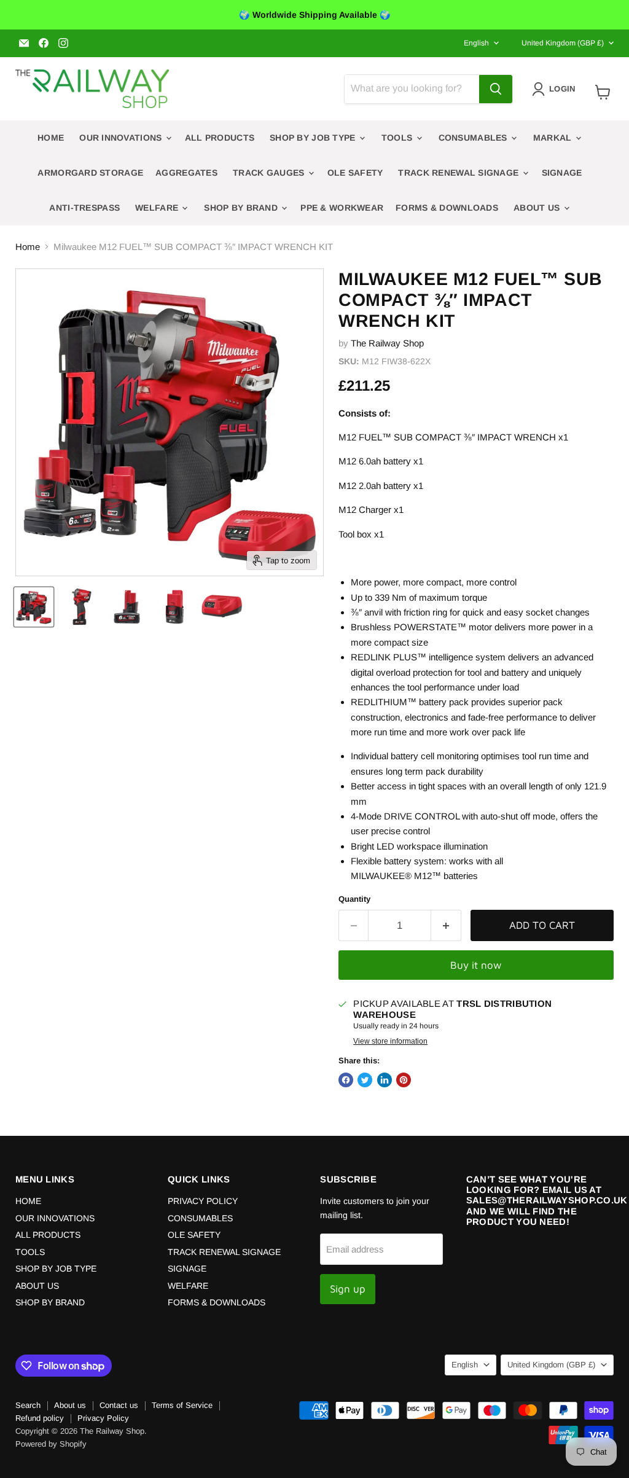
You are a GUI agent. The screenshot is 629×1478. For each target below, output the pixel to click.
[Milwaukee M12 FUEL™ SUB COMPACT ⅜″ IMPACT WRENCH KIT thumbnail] (33, 607)
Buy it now (475, 965)
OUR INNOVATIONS (121, 138)
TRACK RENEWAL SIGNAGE (459, 173)
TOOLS (398, 138)
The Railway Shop (387, 343)
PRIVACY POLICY (203, 1201)
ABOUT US (538, 208)
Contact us (119, 1405)
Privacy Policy (103, 1418)
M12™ (427, 875)
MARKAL (553, 138)
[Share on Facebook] (345, 1080)
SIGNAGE (562, 173)
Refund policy (39, 1418)
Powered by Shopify (51, 1444)
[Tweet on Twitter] (364, 1080)
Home (27, 246)
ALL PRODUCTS (219, 138)
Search (28, 1405)
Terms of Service (182, 1405)
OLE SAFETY (355, 173)
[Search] (495, 89)
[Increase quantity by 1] (446, 925)
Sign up (347, 1289)
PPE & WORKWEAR (341, 208)
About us (70, 1405)
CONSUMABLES (474, 138)
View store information (390, 1041)
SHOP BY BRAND (242, 208)
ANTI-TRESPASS (84, 208)
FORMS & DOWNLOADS (447, 208)
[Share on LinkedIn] (384, 1080)
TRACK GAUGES (270, 173)
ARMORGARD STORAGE (90, 173)
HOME (50, 138)
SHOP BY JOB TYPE (314, 138)
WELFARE (158, 208)
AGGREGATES (186, 173)
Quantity (354, 899)
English (476, 43)
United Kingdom (563, 43)
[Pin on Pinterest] (403, 1080)
